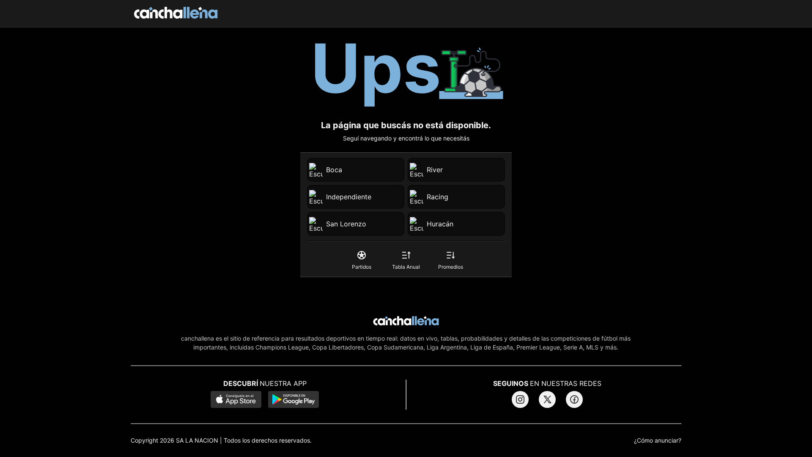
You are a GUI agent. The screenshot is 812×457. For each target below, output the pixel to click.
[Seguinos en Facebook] (574, 399)
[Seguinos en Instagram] (520, 399)
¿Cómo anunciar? (657, 440)
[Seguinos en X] (547, 399)
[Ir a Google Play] (293, 400)
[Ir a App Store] (236, 400)
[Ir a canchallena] (176, 13)
